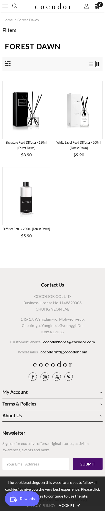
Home (7, 19)
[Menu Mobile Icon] (5, 6)
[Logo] (53, 5)
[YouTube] (56, 376)
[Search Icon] (19, 6)
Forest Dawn (28, 19)
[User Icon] (86, 6)
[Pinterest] (68, 376)
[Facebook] (33, 376)
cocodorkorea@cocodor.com (69, 341)
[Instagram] (45, 376)
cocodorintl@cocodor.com (64, 351)
